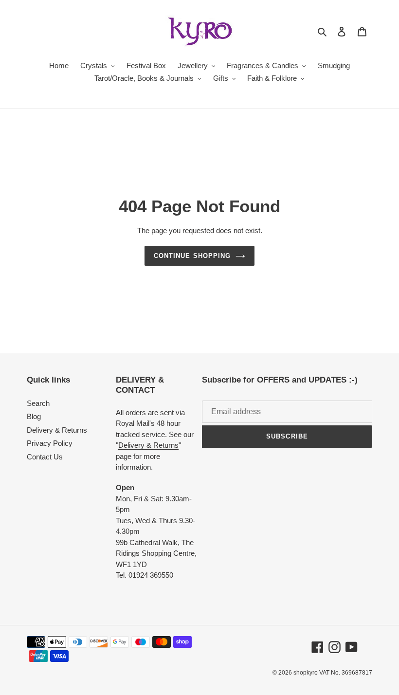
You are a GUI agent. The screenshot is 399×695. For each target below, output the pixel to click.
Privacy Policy (50, 443)
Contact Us (45, 457)
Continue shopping (192, 255)
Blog (34, 416)
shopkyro (305, 672)
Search (38, 403)
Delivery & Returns (57, 430)
